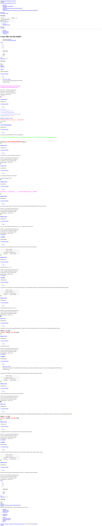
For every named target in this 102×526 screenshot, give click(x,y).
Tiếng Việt (5, 515)
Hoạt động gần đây (18, 8)
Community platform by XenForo (12, 523)
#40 (3, 470)
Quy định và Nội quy (7, 518)
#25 (3, 173)
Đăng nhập (2, 27)
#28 (3, 224)
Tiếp (1, 57)
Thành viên (5, 9)
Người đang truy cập (15, 10)
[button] (2, 2)
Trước (1, 42)
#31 (3, 285)
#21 (3, 76)
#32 (3, 305)
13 (3, 55)
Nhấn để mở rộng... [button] (6, 82)
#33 (3, 326)
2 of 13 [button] (6, 58)
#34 (3, 343)
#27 (3, 203)
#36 (3, 391)
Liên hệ (4, 517)
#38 (3, 429)
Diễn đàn (4, 5)
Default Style (5, 514)
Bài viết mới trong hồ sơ (10, 8)
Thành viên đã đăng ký (7, 10)
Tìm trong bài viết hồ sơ (33, 10)
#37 (3, 411)
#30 (3, 264)
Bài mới (4, 6)
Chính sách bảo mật (6, 519)
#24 (3, 153)
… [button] (3, 48)
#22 (3, 107)
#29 (3, 244)
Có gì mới (5, 7)
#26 (3, 189)
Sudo (36, 523)
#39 (3, 449)
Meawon (10, 39)
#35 (3, 364)
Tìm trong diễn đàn (9, 6)
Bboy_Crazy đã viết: (7, 79)
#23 (3, 132)
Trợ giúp (4, 520)
